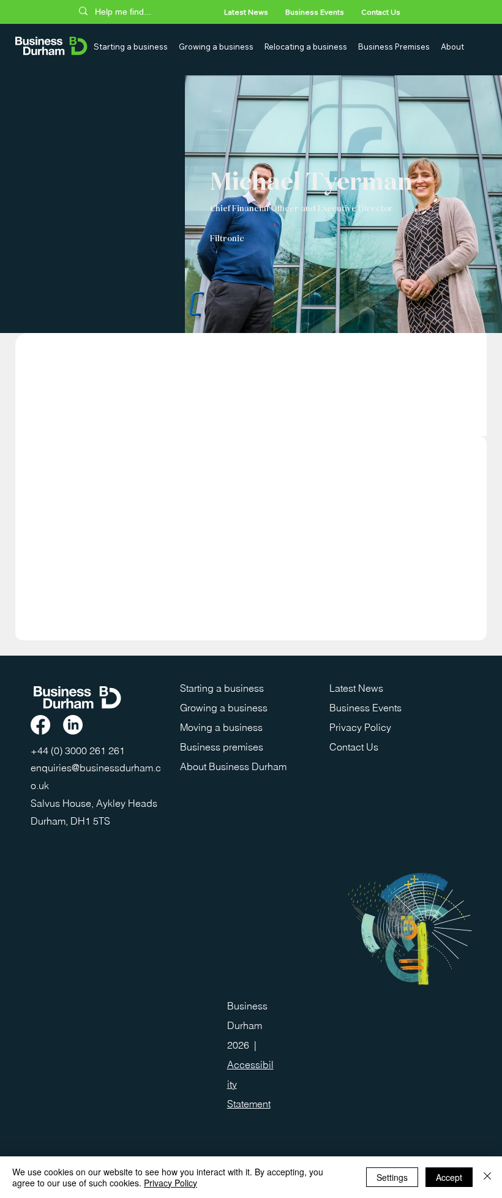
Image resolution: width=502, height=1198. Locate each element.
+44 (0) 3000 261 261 (79, 750)
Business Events (365, 708)
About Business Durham (233, 766)
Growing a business (224, 708)
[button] (131, 46)
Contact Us (353, 747)
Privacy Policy (360, 727)
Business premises (221, 747)
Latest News (356, 688)
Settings (392, 1177)
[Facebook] (40, 725)
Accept (449, 1177)
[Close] (487, 1177)
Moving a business (221, 727)
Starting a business (222, 688)
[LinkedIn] (73, 725)
